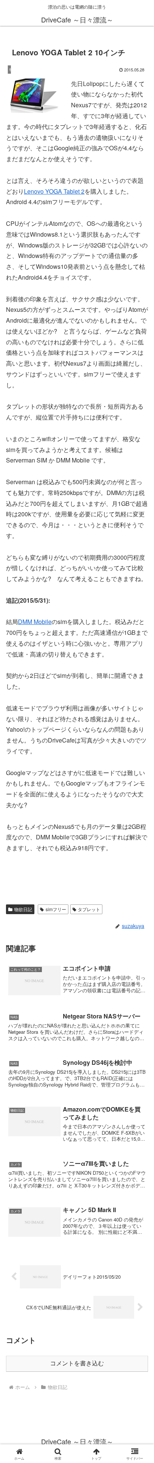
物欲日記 (23, 909)
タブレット (89, 909)
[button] (138, 1132)
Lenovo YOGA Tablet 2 (54, 191)
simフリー (56, 909)
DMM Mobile (35, 621)
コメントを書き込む (77, 1363)
